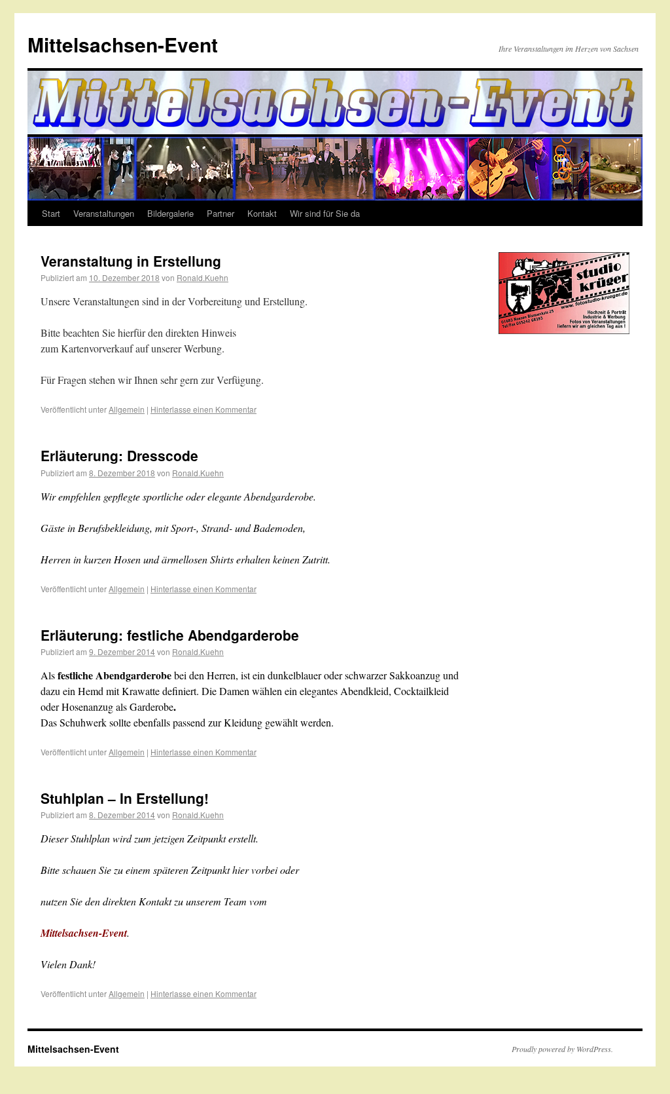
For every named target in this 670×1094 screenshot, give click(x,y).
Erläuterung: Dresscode (119, 455)
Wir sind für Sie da (325, 213)
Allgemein (127, 409)
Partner (220, 213)
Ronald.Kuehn (202, 277)
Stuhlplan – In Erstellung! (125, 798)
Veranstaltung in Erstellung (131, 261)
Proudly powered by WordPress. (562, 1049)
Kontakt (262, 213)
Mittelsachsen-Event (122, 44)
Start (51, 213)
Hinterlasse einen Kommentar (203, 409)
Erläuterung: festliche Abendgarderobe (170, 635)
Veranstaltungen (103, 213)
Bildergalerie (170, 213)
